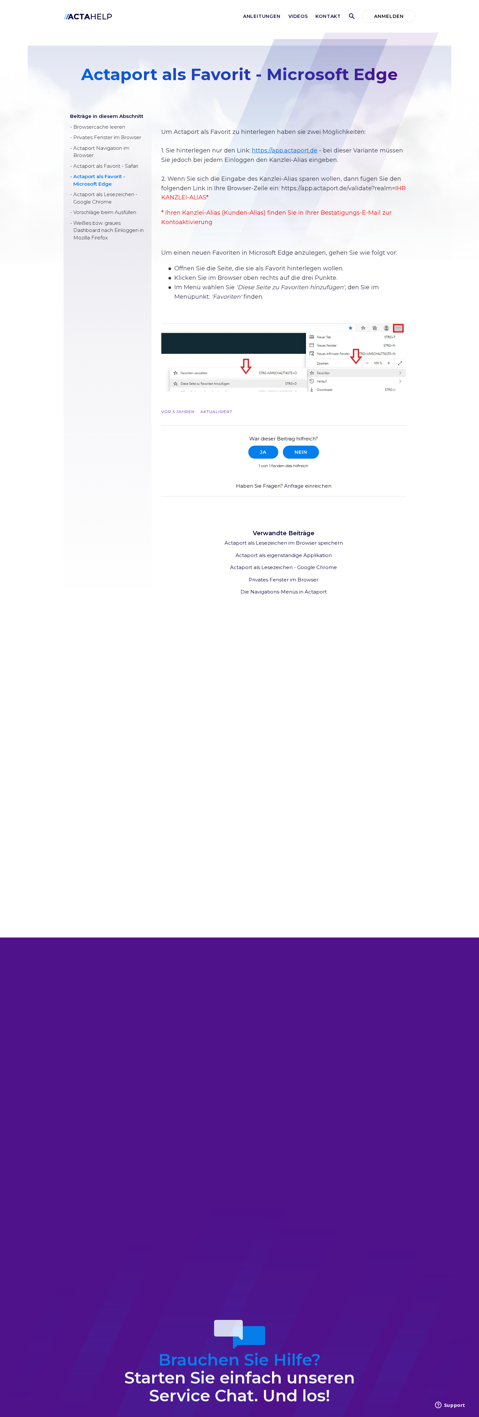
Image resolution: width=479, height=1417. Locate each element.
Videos (298, 16)
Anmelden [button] (389, 16)
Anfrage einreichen (307, 486)
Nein (301, 452)
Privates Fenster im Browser (107, 137)
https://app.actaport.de (284, 150)
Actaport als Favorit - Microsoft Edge (99, 180)
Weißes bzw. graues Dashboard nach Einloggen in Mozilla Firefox (108, 230)
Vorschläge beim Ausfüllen (104, 212)
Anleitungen (262, 16)
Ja (263, 452)
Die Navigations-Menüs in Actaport (283, 592)
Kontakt (328, 16)
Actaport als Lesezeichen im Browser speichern (284, 543)
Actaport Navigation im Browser (101, 152)
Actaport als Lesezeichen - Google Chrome (105, 198)
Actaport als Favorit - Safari (105, 166)
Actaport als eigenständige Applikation (284, 555)
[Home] (88, 16)
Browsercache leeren (99, 127)
